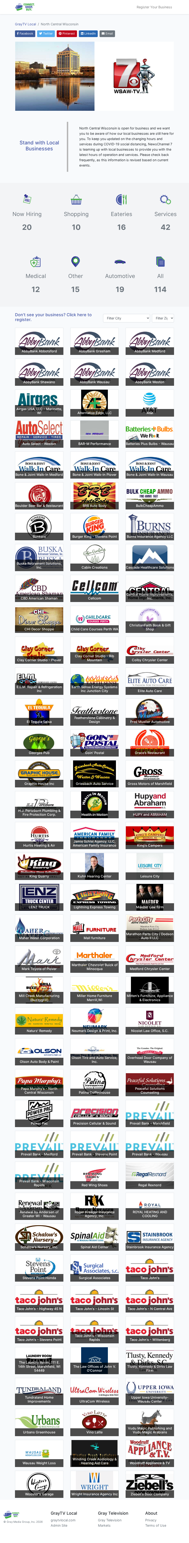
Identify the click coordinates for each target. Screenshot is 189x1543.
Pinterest (68, 33)
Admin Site (59, 1525)
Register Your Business (154, 7)
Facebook (26, 33)
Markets (104, 1525)
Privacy (151, 1520)
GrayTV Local (25, 24)
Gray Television (109, 1520)
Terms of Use (155, 1525)
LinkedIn (89, 33)
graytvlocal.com (63, 1520)
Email (109, 33)
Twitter (47, 33)
